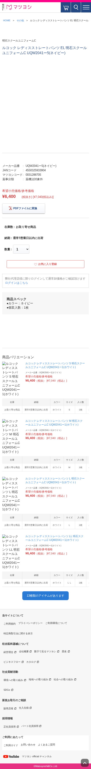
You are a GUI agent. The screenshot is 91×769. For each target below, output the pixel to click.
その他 (20, 20)
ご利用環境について (56, 623)
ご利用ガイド (11, 745)
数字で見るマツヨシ (45, 651)
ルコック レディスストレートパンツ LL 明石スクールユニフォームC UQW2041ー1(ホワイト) (54, 538)
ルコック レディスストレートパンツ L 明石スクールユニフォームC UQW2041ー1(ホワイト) (55, 480)
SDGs (7, 689)
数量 (7, 249)
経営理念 (8, 652)
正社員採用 (10, 726)
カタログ (31, 662)
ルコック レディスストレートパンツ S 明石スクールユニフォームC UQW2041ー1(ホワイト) (55, 365)
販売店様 (8, 708)
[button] (86, 7)
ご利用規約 (10, 623)
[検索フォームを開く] (76, 7)
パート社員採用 (29, 726)
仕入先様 (24, 707)
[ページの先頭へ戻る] (85, 763)
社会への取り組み (63, 679)
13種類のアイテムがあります (45, 595)
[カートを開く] (66, 7)
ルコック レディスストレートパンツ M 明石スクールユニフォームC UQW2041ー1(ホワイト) (54, 422)
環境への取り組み (13, 680)
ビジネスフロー (12, 662)
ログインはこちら (16, 282)
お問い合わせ (28, 744)
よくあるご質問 (46, 744)
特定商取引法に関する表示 (18, 633)
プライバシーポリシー (30, 623)
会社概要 (24, 651)
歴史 (64, 651)
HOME (6, 20)
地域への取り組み (38, 679)
